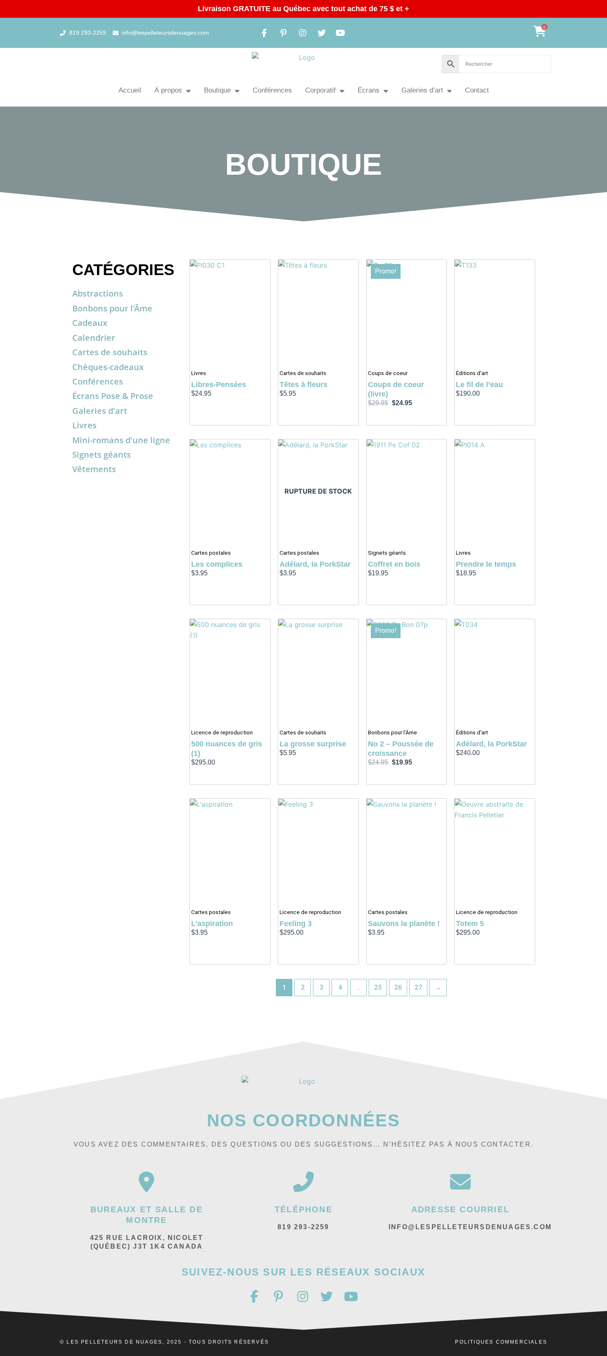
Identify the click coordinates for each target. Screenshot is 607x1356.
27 (418, 987)
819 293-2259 (303, 1226)
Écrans (368, 90)
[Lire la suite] (350, 454)
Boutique (217, 90)
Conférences (272, 90)
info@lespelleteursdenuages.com (470, 1226)
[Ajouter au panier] (262, 274)
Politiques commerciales (501, 1342)
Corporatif (320, 90)
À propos (168, 90)
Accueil (130, 90)
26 (398, 987)
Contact (477, 90)
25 (378, 987)
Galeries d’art (422, 90)
